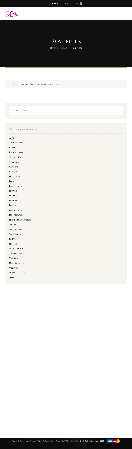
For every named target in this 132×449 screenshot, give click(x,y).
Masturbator (15, 210)
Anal (11, 138)
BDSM (12, 147)
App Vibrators (16, 142)
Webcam (13, 277)
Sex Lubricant (15, 229)
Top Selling (14, 258)
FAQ (67, 441)
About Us (60, 441)
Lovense (12, 205)
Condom (13, 166)
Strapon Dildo (16, 253)
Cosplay (13, 171)
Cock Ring (14, 162)
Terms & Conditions (20, 441)
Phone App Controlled (20, 219)
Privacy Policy (36, 441)
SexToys (13, 244)
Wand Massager (17, 272)
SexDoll (13, 239)
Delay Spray (14, 176)
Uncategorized (16, 263)
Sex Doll (13, 224)
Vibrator (13, 268)
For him (13, 200)
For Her (13, 195)
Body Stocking (16, 152)
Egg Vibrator (15, 186)
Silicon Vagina (16, 248)
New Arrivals (15, 215)
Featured (13, 190)
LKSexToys (75, 441)
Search (118, 110)
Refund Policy (48, 441)
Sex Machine (15, 234)
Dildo (12, 181)
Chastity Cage (16, 157)
